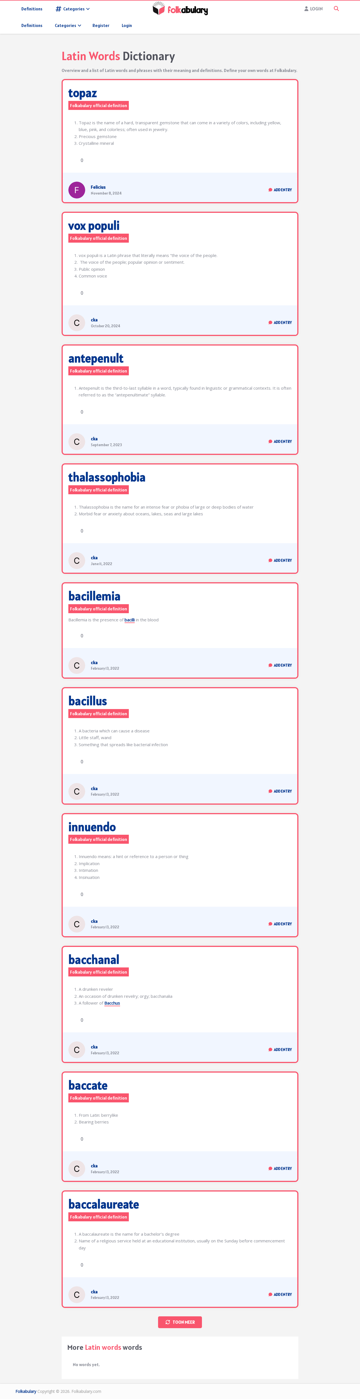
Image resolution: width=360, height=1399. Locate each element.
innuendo (92, 826)
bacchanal (94, 959)
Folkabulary (25, 1391)
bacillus (87, 700)
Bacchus (112, 1003)
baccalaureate (103, 1204)
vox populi (94, 225)
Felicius (98, 187)
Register (101, 25)
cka (94, 319)
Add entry (283, 190)
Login (127, 25)
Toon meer (184, 1322)
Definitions (31, 9)
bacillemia (94, 596)
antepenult (95, 358)
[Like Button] (72, 160)
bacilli (130, 619)
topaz (82, 92)
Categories (74, 9)
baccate (88, 1085)
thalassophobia (107, 477)
